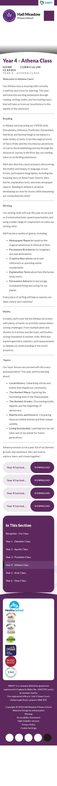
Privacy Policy (28, 724)
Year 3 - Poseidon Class (18, 557)
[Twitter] (9, 738)
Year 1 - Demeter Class (18, 541)
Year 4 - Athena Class (21, 72)
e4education (38, 710)
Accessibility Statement (28, 717)
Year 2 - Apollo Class (17, 549)
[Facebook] (19, 738)
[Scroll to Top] (47, 738)
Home (7, 66)
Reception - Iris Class (17, 533)
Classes (9, 69)
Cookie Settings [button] (29, 728)
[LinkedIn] (28, 738)
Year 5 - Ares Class (16, 572)
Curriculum (30, 66)
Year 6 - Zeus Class (16, 580)
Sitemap (29, 714)
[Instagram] (38, 738)
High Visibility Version (28, 721)
